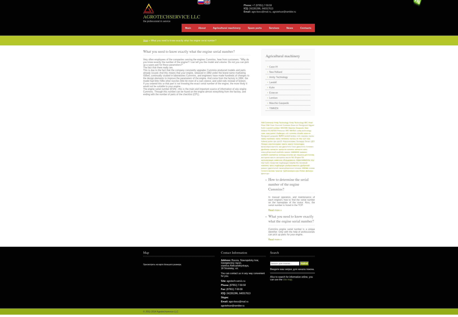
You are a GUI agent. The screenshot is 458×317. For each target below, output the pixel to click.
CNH (267, 125)
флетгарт (265, 174)
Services (274, 27)
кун (295, 155)
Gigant (311, 125)
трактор (278, 171)
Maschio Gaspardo (279, 103)
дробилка (265, 149)
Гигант (308, 141)
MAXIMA (284, 128)
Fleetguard (303, 125)
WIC (287, 131)
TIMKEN (273, 108)
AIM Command (267, 123)
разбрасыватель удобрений (297, 165)
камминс (303, 152)
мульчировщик (267, 160)
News (289, 27)
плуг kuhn (265, 163)
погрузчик (274, 163)
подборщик (284, 163)
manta (311, 136)
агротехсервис (274, 144)
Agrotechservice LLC (171, 16)
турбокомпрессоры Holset (294, 171)
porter (270, 141)
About (202, 27)
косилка (289, 155)
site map (287, 279)
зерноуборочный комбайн (272, 152)
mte (300, 139)
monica (293, 139)
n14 (304, 139)
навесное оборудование (284, 160)
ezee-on (307, 133)
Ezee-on (273, 92)
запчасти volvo (301, 149)
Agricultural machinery (227, 27)
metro (278, 139)
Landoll (273, 82)
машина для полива (305, 155)
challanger (280, 133)
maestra (304, 136)
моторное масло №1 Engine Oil (290, 157)
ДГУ (313, 141)
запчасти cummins (286, 149)
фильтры (309, 171)
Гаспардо (300, 141)
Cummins (286, 125)
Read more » (275, 210)
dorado (300, 133)
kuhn (281, 136)
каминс (287, 152)
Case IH (273, 66)
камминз (295, 152)
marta (263, 139)
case (263, 133)
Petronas (281, 131)
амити (284, 144)
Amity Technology (278, 77)
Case (272, 125)
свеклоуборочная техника (290, 168)
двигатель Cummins (305, 147)
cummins (292, 133)
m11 (299, 136)
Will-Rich (293, 131)
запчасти (274, 149)
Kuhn (272, 87)
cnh (287, 133)
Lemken (273, 98)
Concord (278, 125)
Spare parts (255, 27)
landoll (287, 136)
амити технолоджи (296, 144)
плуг (312, 160)
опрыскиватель (303, 160)
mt (297, 139)
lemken (293, 136)
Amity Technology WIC (298, 123)
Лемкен (264, 144)
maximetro (271, 139)
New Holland (275, 72)
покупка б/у (294, 163)
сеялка (305, 168)
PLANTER (272, 131)
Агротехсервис (289, 141)
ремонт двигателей (269, 168)
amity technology (304, 131)
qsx (275, 141)
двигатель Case (289, 147)
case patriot (271, 133)
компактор (273, 155)
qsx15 (279, 141)
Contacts (305, 27)
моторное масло (268, 157)
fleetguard (265, 136)
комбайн (265, 155)
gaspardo (274, 136)
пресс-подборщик (277, 165)
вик (280, 147)
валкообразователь (269, 147)
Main (188, 27)
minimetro (285, 139)
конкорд (282, 155)
